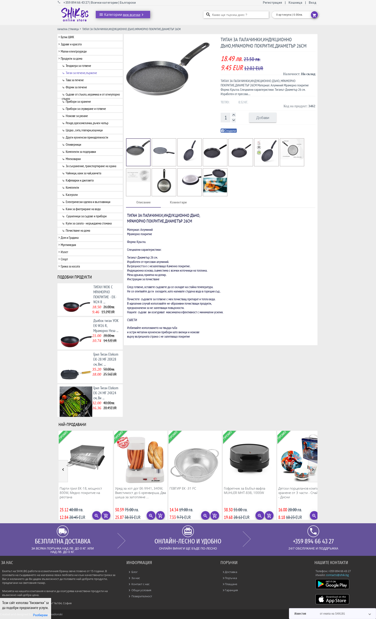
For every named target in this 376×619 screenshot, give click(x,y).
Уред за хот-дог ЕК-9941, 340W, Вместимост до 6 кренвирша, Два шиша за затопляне (140, 492)
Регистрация (273, 2)
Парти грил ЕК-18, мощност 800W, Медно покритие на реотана (81, 492)
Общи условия (141, 590)
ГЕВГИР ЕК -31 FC (183, 488)
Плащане (231, 584)
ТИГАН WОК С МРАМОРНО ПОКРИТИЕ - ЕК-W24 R (104, 294)
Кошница (295, 2)
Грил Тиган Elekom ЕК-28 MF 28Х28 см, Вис (105, 359)
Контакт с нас (140, 584)
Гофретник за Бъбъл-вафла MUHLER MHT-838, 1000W (244, 490)
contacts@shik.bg (337, 575)
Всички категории (104, 2)
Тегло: (225, 102)
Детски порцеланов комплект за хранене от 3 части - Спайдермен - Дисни (303, 492)
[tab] (143, 202)
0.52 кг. (243, 102)
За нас (135, 578)
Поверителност (141, 596)
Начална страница (68, 29)
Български (128, 2)
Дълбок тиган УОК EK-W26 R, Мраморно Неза (106, 325)
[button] (332, 613)
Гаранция (231, 590)
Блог (134, 572)
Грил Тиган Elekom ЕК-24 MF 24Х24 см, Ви (105, 392)
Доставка (231, 572)
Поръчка (231, 578)
